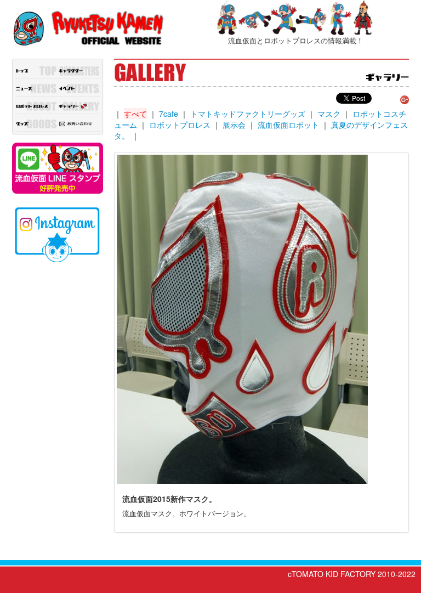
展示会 (234, 124)
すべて (135, 113)
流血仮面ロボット (288, 124)
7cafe (168, 113)
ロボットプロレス (179, 124)
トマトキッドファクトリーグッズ (247, 113)
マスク (328, 113)
